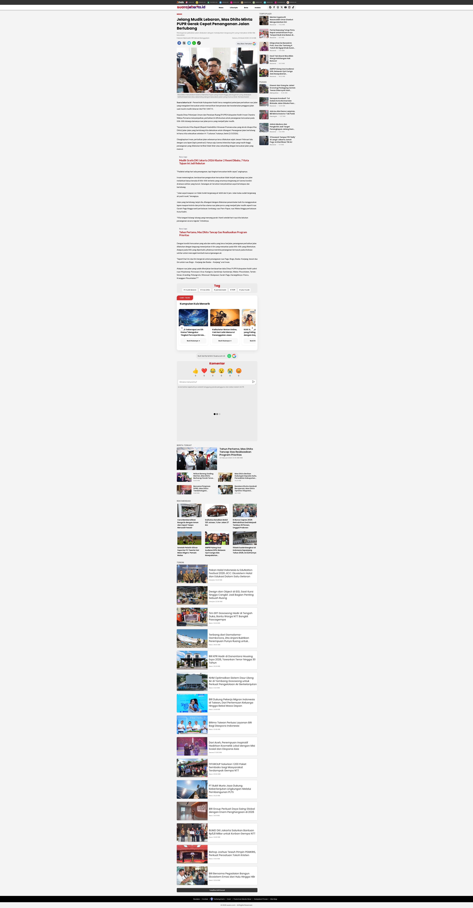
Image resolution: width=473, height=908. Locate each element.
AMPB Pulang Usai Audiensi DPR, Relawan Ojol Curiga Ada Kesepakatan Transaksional (282, 71)
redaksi (196, 899)
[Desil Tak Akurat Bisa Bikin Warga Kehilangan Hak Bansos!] (264, 62)
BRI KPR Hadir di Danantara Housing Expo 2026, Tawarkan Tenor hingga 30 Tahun (232, 659)
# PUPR (232, 290)
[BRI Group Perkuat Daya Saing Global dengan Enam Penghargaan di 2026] (192, 819)
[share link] (198, 43)
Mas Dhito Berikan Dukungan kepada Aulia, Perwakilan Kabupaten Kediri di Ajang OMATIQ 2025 (246, 476)
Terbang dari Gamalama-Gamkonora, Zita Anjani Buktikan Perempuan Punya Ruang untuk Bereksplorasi (229, 638)
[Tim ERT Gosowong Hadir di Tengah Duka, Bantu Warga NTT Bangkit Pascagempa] (192, 625)
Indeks (258, 7)
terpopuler (265, 13)
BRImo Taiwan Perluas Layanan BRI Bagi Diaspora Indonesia (230, 724)
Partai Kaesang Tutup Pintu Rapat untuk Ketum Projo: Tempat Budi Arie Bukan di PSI (282, 32)
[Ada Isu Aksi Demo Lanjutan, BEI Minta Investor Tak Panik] (264, 118)
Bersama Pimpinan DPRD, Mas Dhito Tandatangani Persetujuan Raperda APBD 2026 (203, 488)
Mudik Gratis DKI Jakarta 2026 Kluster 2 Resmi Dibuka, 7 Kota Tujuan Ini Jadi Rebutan (214, 162)
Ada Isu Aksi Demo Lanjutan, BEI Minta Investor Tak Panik (282, 112)
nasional (273, 25)
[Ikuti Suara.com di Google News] (234, 356)
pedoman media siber (243, 899)
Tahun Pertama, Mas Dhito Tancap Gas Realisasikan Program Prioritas (213, 234)
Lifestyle (234, 7)
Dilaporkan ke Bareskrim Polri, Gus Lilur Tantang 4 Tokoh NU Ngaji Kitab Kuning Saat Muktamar (282, 45)
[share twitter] (184, 43)
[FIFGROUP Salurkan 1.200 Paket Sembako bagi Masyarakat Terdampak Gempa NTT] (192, 776)
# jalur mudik (244, 290)
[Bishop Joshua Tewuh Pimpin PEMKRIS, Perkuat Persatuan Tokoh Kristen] (192, 862)
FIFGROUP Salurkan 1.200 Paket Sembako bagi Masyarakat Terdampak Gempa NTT (227, 767)
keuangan (273, 116)
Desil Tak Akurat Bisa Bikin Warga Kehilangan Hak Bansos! (281, 58)
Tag (217, 286)
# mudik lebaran (190, 290)
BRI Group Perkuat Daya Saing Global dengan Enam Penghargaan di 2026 (232, 810)
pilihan (262, 82)
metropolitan (274, 93)
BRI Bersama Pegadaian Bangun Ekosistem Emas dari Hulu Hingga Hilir (232, 875)
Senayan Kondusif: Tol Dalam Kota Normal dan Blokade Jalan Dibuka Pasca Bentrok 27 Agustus (282, 100)
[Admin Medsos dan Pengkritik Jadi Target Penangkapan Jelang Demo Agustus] (264, 131)
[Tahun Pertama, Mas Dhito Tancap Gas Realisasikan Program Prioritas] (197, 458)
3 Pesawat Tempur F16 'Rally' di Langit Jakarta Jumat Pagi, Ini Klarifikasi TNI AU (282, 139)
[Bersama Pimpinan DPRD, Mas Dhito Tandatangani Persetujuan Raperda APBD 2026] (185, 493)
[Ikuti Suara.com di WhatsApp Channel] (229, 356)
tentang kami (219, 899)
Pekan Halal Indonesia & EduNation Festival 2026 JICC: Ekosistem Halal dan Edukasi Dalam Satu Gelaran (230, 573)
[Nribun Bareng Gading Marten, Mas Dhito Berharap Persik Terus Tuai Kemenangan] (185, 480)
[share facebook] (179, 43)
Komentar (217, 363)
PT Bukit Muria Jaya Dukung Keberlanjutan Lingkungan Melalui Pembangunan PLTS (230, 789)
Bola (246, 7)
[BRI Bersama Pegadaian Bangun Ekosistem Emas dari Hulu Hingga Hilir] (192, 883)
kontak (205, 899)
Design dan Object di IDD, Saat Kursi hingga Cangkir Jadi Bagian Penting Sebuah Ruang (231, 595)
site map (273, 899)
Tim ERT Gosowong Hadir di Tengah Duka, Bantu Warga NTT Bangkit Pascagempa (230, 616)
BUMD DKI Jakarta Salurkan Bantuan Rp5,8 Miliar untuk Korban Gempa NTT (232, 832)
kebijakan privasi (261, 899)
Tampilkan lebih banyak (217, 890)
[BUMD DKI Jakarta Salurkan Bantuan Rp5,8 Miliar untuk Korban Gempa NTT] (192, 840)
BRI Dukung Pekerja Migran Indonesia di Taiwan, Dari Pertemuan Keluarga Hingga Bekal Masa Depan (232, 702)
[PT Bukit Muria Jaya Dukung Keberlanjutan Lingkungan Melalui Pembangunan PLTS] (192, 797)
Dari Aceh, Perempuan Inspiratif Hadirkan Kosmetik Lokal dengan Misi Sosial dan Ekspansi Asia (232, 746)
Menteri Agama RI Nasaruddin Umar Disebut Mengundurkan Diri (281, 19)
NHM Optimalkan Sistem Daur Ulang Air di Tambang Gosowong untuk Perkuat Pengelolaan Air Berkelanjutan (233, 681)
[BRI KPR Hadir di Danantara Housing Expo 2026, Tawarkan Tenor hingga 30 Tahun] (192, 668)
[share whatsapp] (194, 43)
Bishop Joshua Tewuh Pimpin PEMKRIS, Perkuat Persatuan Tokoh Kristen (232, 853)
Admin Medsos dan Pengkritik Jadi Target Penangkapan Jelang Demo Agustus (282, 126)
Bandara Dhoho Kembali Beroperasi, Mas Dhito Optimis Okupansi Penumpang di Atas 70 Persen (246, 488)
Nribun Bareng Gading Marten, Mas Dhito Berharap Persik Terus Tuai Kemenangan (203, 476)
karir (229, 899)
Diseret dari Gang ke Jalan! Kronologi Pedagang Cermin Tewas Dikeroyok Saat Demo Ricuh (282, 88)
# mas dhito (205, 290)
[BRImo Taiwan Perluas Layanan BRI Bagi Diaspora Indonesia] (192, 732)
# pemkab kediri (220, 290)
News (221, 7)
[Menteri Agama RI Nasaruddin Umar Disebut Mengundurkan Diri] (264, 24)
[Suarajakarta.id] (191, 8)
